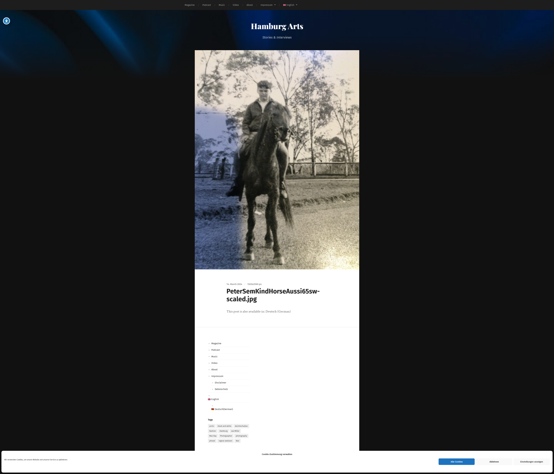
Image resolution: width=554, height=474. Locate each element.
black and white (224, 426)
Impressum (267, 5)
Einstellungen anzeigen (531, 461)
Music (222, 5)
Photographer (226, 436)
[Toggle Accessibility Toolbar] (6, 20)
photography (241, 436)
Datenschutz (221, 389)
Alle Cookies (457, 461)
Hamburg (224, 431)
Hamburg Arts (277, 26)
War (237, 441)
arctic (211, 426)
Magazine (190, 5)
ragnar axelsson (225, 441)
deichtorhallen (241, 426)
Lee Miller (235, 431)
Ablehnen (494, 461)
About (250, 5)
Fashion (212, 431)
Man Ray (212, 436)
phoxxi (212, 441)
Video (236, 5)
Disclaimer (220, 382)
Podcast (206, 5)
